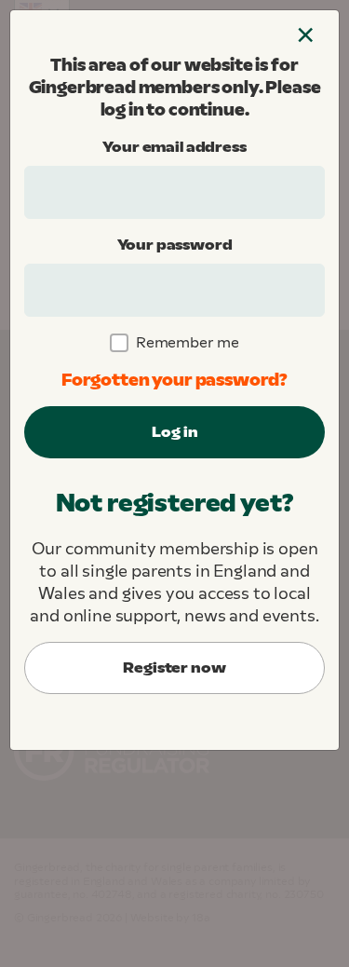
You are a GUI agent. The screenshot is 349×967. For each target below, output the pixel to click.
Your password (175, 244)
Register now (174, 667)
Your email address (174, 147)
